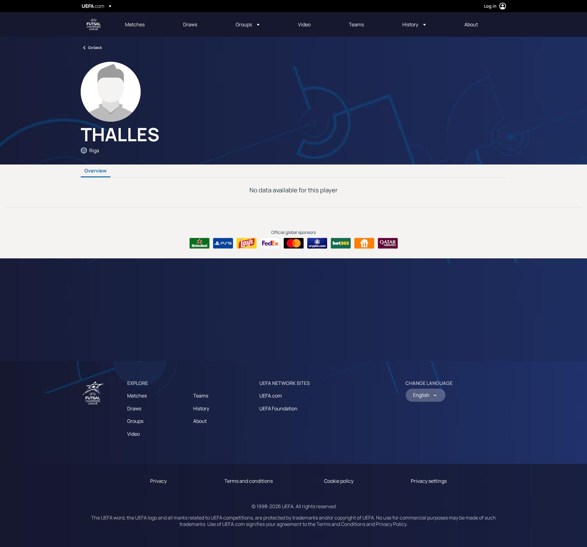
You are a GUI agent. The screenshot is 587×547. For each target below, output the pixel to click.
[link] (135, 24)
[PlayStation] (223, 243)
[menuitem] (146, 24)
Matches (137, 395)
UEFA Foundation (278, 408)
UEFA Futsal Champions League (93, 24)
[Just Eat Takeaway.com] (364, 243)
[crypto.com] (317, 243)
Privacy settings (429, 481)
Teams (200, 395)
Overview (95, 171)
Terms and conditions (248, 481)
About (200, 421)
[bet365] (341, 243)
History (201, 408)
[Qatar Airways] (388, 243)
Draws (134, 408)
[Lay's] (247, 243)
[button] (248, 24)
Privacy (158, 481)
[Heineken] (199, 243)
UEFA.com (270, 395)
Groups (135, 421)
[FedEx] (270, 243)
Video (133, 434)
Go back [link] (95, 47)
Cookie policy (338, 481)
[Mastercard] (294, 243)
